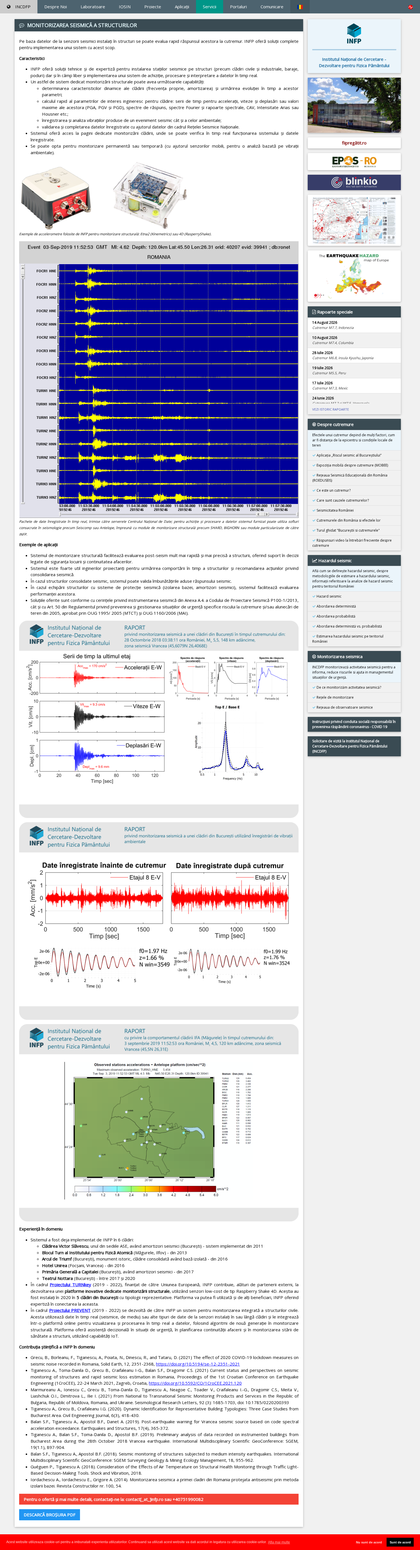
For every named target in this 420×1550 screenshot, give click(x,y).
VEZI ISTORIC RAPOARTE (330, 409)
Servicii (209, 6)
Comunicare (272, 6)
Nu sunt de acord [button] (369, 1542)
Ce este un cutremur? (333, 490)
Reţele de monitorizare (335, 697)
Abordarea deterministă (336, 606)
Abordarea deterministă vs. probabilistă (349, 626)
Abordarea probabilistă (335, 616)
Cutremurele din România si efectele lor (348, 520)
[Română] (300, 6)
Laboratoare (93, 6)
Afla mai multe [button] (279, 1542)
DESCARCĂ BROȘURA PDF (49, 1514)
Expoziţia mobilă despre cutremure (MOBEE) (352, 465)
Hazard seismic (328, 596)
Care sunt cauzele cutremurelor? (342, 500)
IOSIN (125, 6)
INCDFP (23, 6)
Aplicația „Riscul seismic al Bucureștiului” (348, 455)
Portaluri (238, 6)
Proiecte (152, 6)
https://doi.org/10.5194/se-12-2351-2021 (198, 1364)
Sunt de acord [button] (400, 1542)
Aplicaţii (182, 6)
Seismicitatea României (335, 510)
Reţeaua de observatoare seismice (344, 707)
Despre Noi (55, 6)
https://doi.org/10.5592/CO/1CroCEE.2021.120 (195, 1383)
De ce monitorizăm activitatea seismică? (348, 687)
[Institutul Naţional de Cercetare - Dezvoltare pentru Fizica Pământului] (354, 33)
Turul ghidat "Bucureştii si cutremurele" (348, 530)
